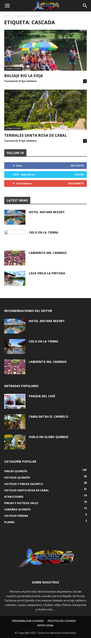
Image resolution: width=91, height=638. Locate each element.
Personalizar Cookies (28, 621)
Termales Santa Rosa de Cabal (35, 135)
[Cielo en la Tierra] (14, 237)
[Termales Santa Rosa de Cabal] (45, 110)
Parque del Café (42, 396)
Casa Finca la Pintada (47, 273)
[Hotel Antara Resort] (14, 217)
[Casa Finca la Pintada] (14, 278)
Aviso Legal (45, 625)
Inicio (7, 16)
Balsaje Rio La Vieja (23, 75)
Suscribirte (76, 183)
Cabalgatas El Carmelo (48, 416)
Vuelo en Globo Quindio (48, 437)
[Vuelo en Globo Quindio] (14, 442)
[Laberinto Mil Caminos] (14, 258)
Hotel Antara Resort (47, 212)
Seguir (79, 174)
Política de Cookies (62, 621)
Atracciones (13, 68)
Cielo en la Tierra (43, 232)
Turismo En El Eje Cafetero (20, 81)
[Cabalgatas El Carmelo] (14, 421)
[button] (7, 5)
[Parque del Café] (14, 401)
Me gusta (77, 165)
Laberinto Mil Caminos (48, 253)
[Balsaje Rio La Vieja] (45, 50)
